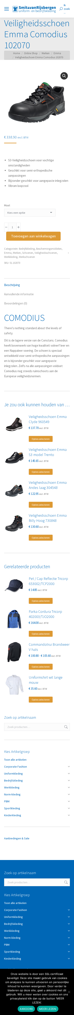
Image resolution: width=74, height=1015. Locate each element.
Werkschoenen (27, 257)
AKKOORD (26, 1009)
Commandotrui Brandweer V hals (49, 647)
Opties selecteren (41, 438)
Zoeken (66, 727)
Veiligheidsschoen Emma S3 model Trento (48, 452)
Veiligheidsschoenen (46, 253)
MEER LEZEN (47, 1009)
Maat (7, 205)
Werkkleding (10, 257)
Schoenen (27, 253)
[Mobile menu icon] (6, 8)
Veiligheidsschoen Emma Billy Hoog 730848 (48, 518)
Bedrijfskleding (27, 248)
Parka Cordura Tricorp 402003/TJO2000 (45, 614)
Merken (17, 253)
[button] (64, 76)
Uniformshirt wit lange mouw (45, 680)
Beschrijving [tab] (12, 285)
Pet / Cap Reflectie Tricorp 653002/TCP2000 (48, 581)
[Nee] (69, 992)
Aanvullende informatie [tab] (19, 294)
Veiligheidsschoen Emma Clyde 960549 (48, 419)
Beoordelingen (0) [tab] (15, 303)
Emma (8, 253)
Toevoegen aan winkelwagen (33, 236)
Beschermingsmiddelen (49, 248)
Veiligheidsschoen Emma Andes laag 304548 (48, 485)
